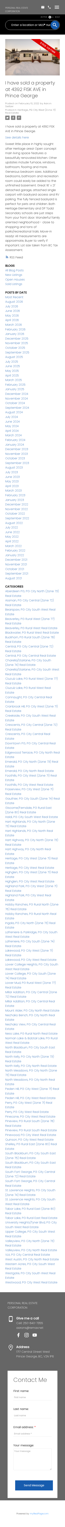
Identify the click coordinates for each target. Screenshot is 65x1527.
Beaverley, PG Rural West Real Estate (31, 628)
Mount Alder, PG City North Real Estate (32, 1010)
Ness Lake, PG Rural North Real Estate (31, 1034)
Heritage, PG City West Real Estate (29, 868)
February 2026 (15, 329)
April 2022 (12, 541)
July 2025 (11, 362)
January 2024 (14, 445)
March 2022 (13, 546)
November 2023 (16, 454)
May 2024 (12, 426)
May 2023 (12, 481)
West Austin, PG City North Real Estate (32, 1259)
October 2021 (14, 569)
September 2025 (17, 352)
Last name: (21, 1409)
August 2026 (14, 302)
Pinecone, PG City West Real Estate (30, 1117)
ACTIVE (44, 17)
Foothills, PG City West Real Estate (29, 785)
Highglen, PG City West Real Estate (29, 881)
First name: (21, 1391)
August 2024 (14, 412)
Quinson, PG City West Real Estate (29, 1140)
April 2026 (12, 320)
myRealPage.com (39, 1513)
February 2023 (15, 495)
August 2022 (14, 523)
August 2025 (14, 357)
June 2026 (12, 311)
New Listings (13, 275)
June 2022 (12, 532)
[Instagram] (28, 1336)
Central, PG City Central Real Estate (30, 656)
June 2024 (12, 422)
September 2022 (17, 518)
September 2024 (17, 408)
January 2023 (14, 500)
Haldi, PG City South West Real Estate (31, 817)
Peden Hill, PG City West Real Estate (30, 1098)
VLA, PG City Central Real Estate (27, 1255)
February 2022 (15, 550)
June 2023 (12, 477)
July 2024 (11, 417)
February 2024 (15, 440)
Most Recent (14, 297)
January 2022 (14, 555)
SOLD (57, 17)
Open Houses (15, 279)
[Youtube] (36, 1336)
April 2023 (12, 486)
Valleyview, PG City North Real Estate (31, 1250)
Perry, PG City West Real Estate (27, 1112)
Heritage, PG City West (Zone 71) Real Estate (30, 111)
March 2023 (13, 490)
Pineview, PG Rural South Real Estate (31, 1130)
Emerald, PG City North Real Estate (29, 771)
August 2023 (14, 467)
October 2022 (15, 514)
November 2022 (16, 509)
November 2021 (16, 564)
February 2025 (15, 385)
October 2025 (15, 348)
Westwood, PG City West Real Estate (31, 1282)
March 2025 (13, 380)
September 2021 (16, 573)
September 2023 (17, 463)
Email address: (23, 1427)
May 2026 (12, 315)
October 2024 (15, 403)
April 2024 (12, 431)
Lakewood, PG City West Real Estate (31, 960)
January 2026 (14, 334)
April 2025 (12, 375)
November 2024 (16, 398)
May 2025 (12, 371)
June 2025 (12, 366)
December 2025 (16, 339)
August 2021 (13, 578)
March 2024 (13, 435)
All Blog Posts (14, 270)
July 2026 (11, 306)
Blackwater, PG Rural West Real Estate (32, 633)
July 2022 (11, 527)
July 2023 (11, 472)
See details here (17, 137)
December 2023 (16, 449)
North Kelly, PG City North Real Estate (31, 1066)
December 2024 (16, 394)
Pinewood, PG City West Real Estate (30, 1135)
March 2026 (13, 325)
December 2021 (16, 560)
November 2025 (16, 343)
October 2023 (15, 458)
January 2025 (14, 389)
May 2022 (12, 537)
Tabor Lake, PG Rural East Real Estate (31, 1218)
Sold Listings (13, 284)
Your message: (23, 1445)
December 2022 (16, 504)
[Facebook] (20, 1336)
